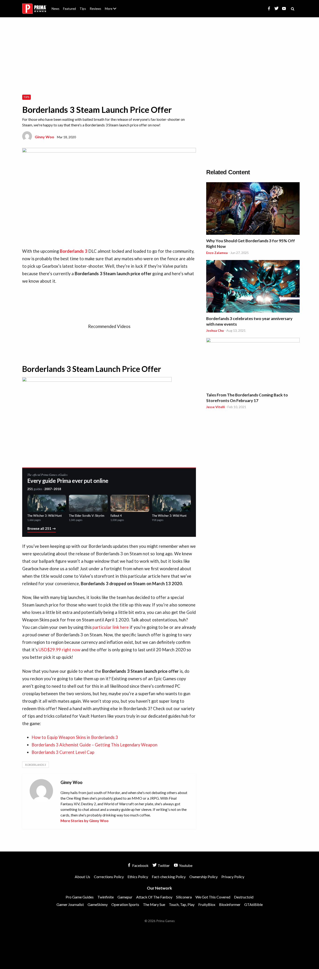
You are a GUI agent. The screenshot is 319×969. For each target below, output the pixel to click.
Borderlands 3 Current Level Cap (63, 752)
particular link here (110, 627)
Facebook (140, 865)
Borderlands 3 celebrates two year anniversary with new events (249, 321)
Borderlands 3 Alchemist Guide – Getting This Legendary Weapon (94, 744)
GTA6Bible (253, 904)
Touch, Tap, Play (182, 904)
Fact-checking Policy (169, 876)
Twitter (163, 865)
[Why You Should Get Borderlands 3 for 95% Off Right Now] (253, 209)
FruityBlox (206, 904)
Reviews (95, 9)
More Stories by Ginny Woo (84, 820)
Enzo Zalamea (217, 253)
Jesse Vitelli (215, 407)
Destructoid (243, 897)
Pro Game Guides (80, 897)
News (55, 9)
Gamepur (124, 897)
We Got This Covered (212, 897)
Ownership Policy (203, 876)
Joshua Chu (215, 330)
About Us (111, 6)
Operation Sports (125, 904)
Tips (83, 9)
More (113, 10)
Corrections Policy (109, 876)
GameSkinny (98, 904)
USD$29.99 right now (59, 649)
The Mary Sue (154, 904)
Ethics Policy (138, 876)
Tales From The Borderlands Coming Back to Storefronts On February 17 (247, 397)
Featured (69, 9)
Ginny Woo (44, 137)
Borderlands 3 (35, 764)
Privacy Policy (232, 876)
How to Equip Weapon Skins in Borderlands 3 (75, 737)
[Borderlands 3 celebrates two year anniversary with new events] (253, 287)
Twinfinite (105, 897)
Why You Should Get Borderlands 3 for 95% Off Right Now (250, 243)
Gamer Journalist (70, 904)
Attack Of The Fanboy (154, 897)
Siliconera (184, 897)
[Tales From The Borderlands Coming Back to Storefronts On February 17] (253, 364)
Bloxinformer (230, 904)
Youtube (185, 865)
